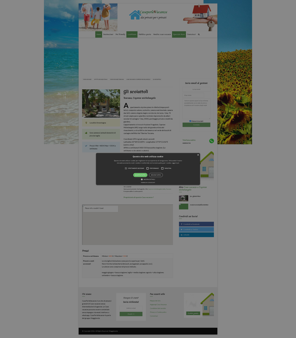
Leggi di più (175, 163)
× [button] (198, 155)
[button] (148, 169)
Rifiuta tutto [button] (156, 175)
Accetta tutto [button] (140, 175)
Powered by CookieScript (148, 182)
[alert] (148, 169)
